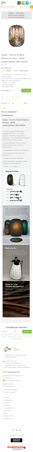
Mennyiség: (5, 90)
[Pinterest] (19, 430)
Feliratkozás (27, 331)
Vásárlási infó (8, 416)
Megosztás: (4, 103)
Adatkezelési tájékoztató (23, 336)
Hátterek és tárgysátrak (17, 17)
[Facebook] (9, 103)
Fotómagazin (8, 400)
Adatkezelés (8, 418)
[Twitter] (12, 103)
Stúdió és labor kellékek (16, 15)
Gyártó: (3, 70)
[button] (30, 21)
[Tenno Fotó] (3, 2)
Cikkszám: (16, 70)
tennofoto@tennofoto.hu (13, 380)
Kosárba (27, 90)
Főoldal (11, 13)
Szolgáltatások (8, 408)
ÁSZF (6, 413)
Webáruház (20, 13)
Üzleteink (7, 405)
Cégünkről (7, 402)
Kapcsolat (7, 410)
